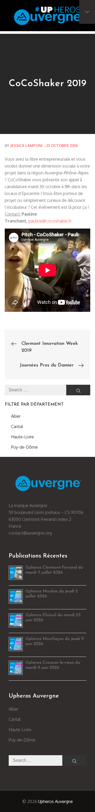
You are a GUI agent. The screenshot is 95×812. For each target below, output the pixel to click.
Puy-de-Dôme (24, 447)
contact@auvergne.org (30, 533)
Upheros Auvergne (55, 801)
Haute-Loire (22, 436)
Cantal (17, 426)
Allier (16, 416)
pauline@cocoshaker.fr (50, 221)
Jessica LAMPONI (26, 145)
